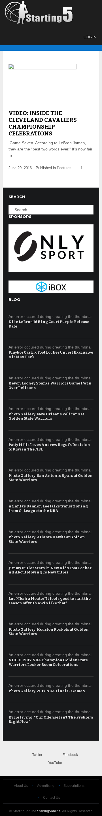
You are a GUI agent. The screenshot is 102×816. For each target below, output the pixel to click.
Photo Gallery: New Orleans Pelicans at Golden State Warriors (46, 416)
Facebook (70, 755)
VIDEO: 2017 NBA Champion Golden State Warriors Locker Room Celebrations (48, 662)
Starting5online (49, 811)
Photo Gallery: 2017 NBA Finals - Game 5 (46, 691)
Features (64, 168)
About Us (21, 786)
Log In (90, 37)
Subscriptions (73, 786)
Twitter (37, 755)
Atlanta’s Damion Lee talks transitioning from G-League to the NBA (48, 508)
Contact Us (51, 798)
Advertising (45, 786)
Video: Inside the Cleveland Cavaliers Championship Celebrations (42, 123)
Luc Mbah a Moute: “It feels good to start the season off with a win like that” (49, 600)
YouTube (55, 763)
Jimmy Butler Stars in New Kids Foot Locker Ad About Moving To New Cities (50, 570)
